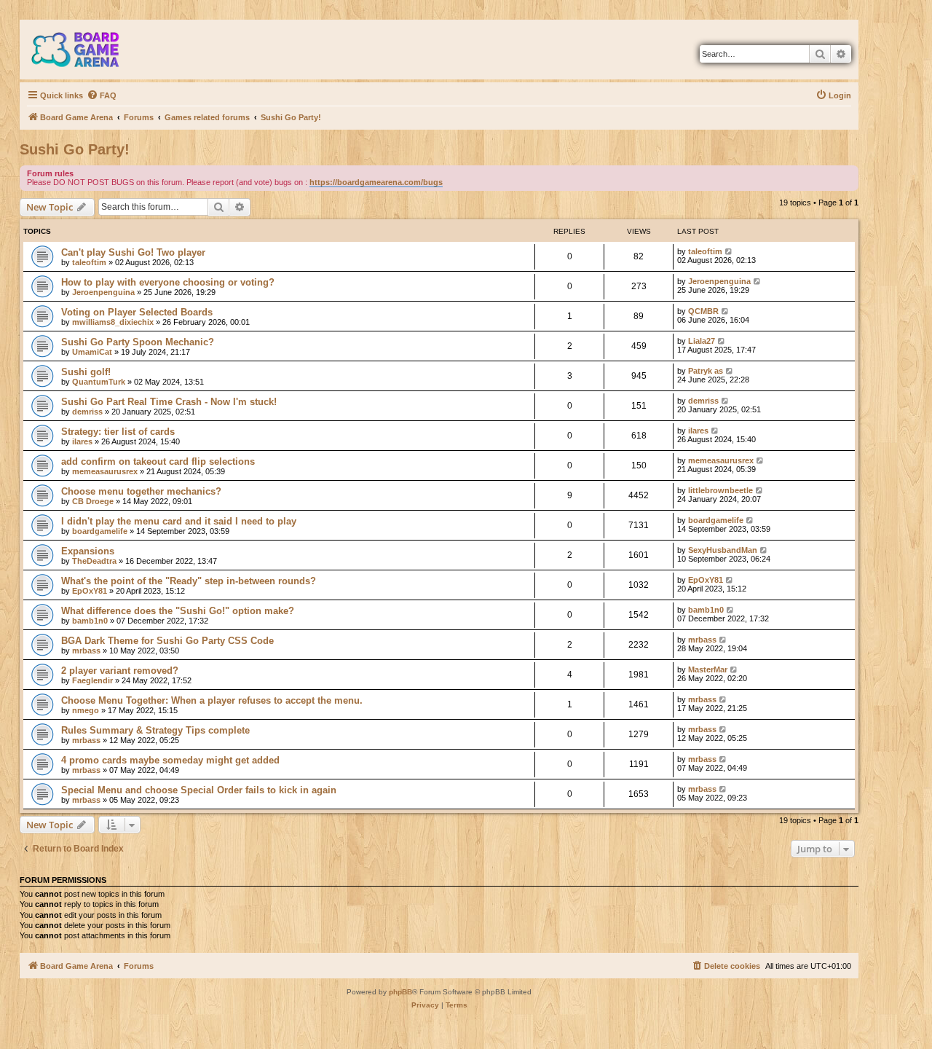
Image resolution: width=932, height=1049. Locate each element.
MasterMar (707, 669)
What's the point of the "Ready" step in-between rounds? (188, 580)
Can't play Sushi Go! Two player (133, 252)
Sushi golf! (86, 371)
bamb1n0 (90, 620)
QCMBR (703, 311)
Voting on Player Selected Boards (137, 312)
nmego (85, 710)
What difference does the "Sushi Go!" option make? (177, 610)
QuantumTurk (98, 381)
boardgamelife (99, 531)
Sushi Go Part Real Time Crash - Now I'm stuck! (169, 401)
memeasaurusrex (105, 471)
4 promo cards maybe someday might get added (170, 760)
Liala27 (701, 341)
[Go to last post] (729, 251)
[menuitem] (101, 95)
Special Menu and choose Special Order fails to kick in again (198, 790)
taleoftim (89, 262)
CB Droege (93, 501)
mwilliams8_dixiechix (113, 322)
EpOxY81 (89, 590)
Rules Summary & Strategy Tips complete (155, 730)
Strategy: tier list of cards (118, 431)
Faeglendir (92, 680)
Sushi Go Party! (75, 149)
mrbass (86, 650)
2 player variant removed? (119, 670)
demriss (87, 411)
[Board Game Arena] (86, 49)
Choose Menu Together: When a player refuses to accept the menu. (212, 700)
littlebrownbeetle (720, 490)
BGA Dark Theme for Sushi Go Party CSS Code (167, 640)
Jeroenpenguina (103, 292)
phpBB (400, 992)
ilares (82, 441)
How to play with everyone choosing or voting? (168, 282)
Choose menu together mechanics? (141, 491)
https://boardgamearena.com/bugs (376, 182)
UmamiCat (92, 351)
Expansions (87, 551)
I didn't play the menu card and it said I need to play (178, 521)
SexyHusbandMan (722, 550)
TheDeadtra (94, 561)
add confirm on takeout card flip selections (158, 461)
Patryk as (705, 370)
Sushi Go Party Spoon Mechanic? (137, 342)
